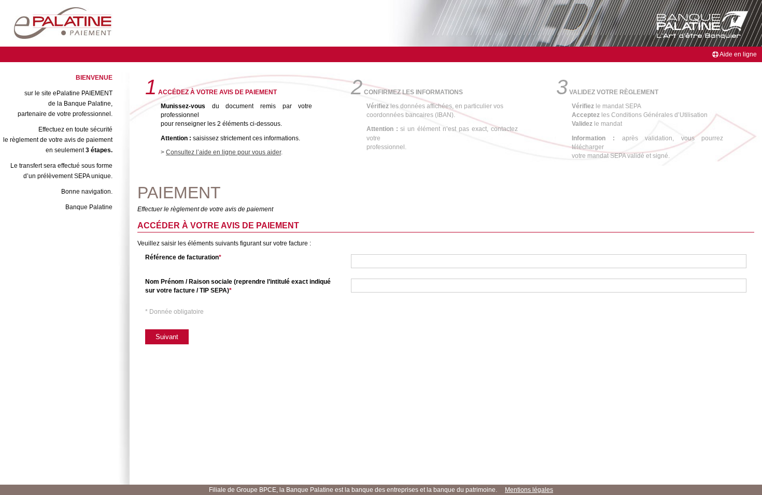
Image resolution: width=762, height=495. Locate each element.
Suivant (167, 337)
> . (222, 152)
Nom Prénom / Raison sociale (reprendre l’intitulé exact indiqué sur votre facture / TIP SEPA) (238, 286)
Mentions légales (529, 489)
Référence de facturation (182, 257)
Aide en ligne (737, 54)
